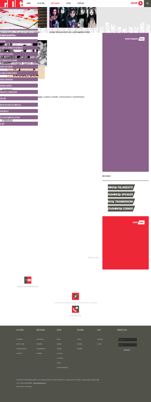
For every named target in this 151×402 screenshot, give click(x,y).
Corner (39, 353)
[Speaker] (125, 194)
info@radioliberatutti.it (28, 286)
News (58, 339)
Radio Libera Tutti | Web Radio (11, 3)
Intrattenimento (62, 367)
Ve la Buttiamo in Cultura (10, 117)
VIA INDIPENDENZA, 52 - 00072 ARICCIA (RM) (75, 303)
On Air (99, 344)
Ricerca (79, 344)
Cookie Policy (28, 386)
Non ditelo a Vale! (6, 54)
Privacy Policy (20, 386)
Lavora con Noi (21, 348)
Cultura (60, 353)
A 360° (2, 124)
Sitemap (79, 348)
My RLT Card (20, 344)
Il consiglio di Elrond (8, 60)
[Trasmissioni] (125, 201)
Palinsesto (40, 339)
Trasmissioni (41, 348)
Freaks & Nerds (6, 86)
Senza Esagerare (6, 79)
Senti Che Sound (6, 67)
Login (79, 339)
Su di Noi (41, 3)
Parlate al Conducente (8, 92)
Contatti (19, 353)
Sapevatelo (4, 111)
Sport (59, 363)
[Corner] (125, 208)
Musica (59, 344)
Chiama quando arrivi (8, 73)
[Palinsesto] (125, 187)
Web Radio (55, 3)
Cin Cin (2, 41)
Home (29, 3)
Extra (68, 3)
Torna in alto (93, 257)
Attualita (60, 358)
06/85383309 (75, 315)
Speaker (39, 344)
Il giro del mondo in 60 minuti (11, 48)
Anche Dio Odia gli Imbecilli (10, 105)
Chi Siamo (19, 339)
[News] (133, 222)
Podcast (81, 3)
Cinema (59, 348)
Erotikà (3, 98)
